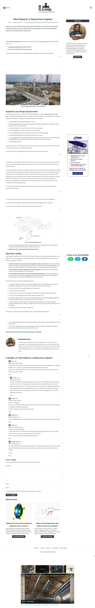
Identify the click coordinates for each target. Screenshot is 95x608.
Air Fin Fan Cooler (43, 297)
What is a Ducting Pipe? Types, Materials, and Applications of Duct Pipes (46, 575)
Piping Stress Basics (53, 22)
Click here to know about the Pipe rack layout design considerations (24, 332)
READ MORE (78, 57)
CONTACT (36, 548)
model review (35, 269)
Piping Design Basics (30, 22)
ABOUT (42, 548)
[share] (71, 575)
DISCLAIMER (63, 548)
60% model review (38, 273)
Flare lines (13, 139)
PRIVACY (48, 548)
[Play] (56, 569)
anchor (19, 164)
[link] (23, 575)
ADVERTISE (55, 548)
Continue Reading (18, 536)
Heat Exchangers (52, 297)
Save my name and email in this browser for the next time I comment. (24, 491)
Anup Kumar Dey (18, 22)
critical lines (29, 275)
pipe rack (17, 41)
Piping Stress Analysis (41, 22)
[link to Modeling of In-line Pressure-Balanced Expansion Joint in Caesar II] (19, 511)
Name (7, 484)
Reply (10, 374)
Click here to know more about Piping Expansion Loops (23, 249)
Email (7, 487)
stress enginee (43, 41)
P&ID (55, 265)
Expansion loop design (15, 47)
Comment (8, 465)
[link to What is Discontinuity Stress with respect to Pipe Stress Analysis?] (47, 511)
